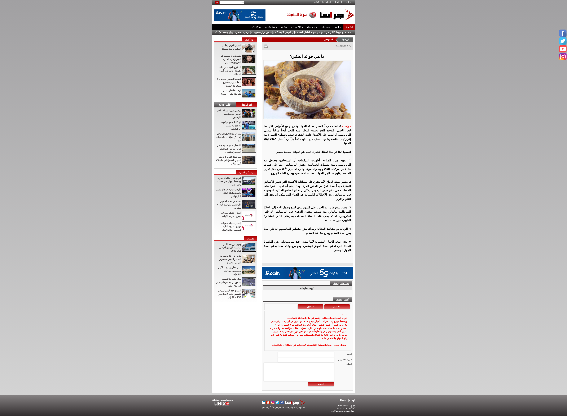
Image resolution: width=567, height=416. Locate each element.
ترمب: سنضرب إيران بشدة (260, 32)
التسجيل (337, 307)
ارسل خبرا (326, 2)
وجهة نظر (256, 27)
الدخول (310, 307)
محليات (338, 27)
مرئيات (284, 27)
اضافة (321, 384)
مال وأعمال (312, 27)
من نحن (349, 2)
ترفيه (316, 2)
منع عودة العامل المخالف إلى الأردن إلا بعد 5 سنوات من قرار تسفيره (311, 32)
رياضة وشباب (271, 27)
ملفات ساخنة (297, 27)
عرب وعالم (326, 27)
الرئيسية (349, 27)
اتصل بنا (338, 2)
